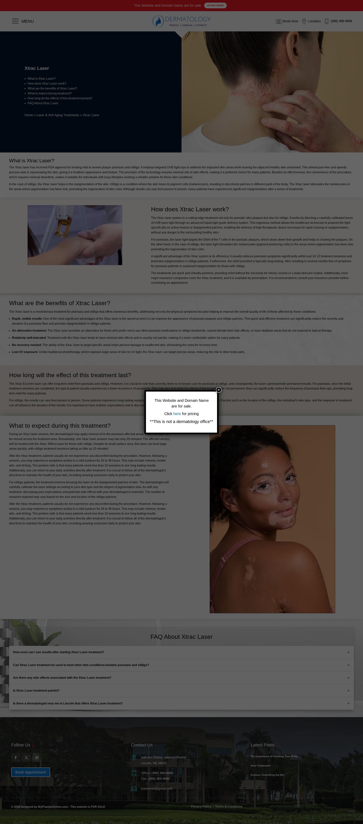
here (177, 414)
